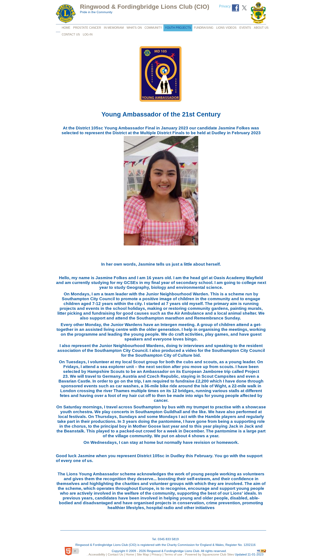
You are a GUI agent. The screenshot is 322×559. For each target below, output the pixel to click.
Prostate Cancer (87, 27)
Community (153, 27)
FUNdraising (203, 27)
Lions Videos (226, 27)
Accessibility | (97, 554)
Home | (130, 554)
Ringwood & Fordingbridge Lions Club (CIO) (144, 6)
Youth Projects (178, 27)
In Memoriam (114, 27)
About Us (261, 27)
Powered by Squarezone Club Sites (209, 554)
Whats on (134, 27)
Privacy (225, 6)
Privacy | (157, 554)
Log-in (87, 34)
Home (66, 27)
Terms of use (172, 554)
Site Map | (143, 554)
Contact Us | (116, 554)
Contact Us (71, 34)
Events (245, 27)
